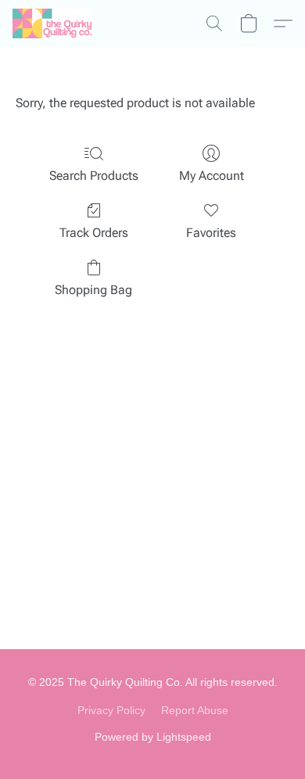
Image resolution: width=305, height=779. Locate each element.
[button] (54, 23)
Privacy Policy (111, 710)
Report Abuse (194, 710)
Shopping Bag (93, 289)
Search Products (93, 175)
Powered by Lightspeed (153, 737)
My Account (211, 175)
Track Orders (93, 232)
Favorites (211, 232)
